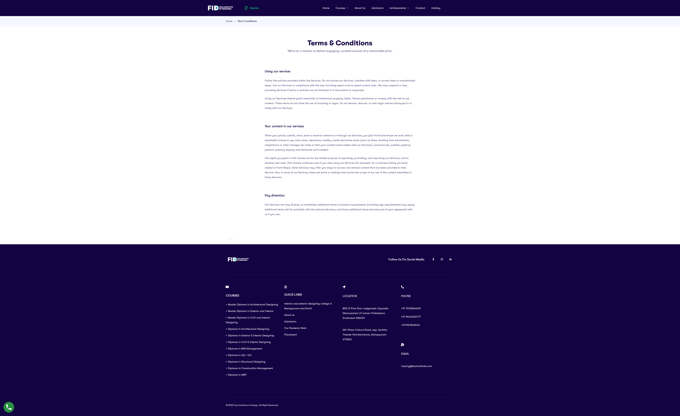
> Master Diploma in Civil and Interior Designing (248, 320)
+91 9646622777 (411, 316)
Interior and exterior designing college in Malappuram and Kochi (308, 306)
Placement (290, 334)
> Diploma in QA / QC (239, 355)
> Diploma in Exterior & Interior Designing (250, 335)
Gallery (435, 8)
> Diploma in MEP (236, 374)
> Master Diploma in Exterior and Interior (249, 311)
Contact (420, 8)
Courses (341, 8)
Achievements (398, 8)
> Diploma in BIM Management (244, 348)
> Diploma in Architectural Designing (247, 328)
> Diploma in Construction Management (249, 368)
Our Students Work (295, 328)
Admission (378, 8)
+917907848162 (410, 325)
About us (360, 8)
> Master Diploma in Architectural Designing (252, 304)
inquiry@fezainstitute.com (416, 366)
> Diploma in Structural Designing (245, 361)
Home (326, 8)
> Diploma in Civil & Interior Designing (248, 342)
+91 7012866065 (411, 308)
